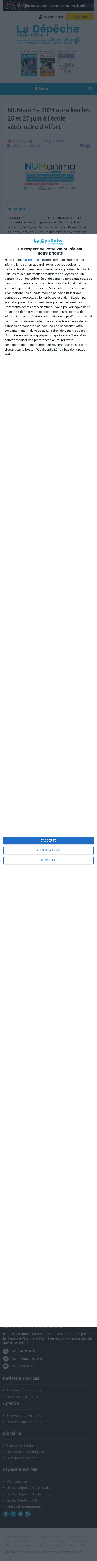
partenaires (31, 259)
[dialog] (48, 780)
